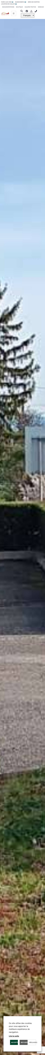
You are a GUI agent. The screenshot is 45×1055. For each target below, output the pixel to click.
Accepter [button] (14, 1042)
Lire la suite (14, 1036)
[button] (21, 11)
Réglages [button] (32, 1042)
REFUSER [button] (24, 1042)
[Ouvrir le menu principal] (13, 13)
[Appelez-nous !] (36, 11)
